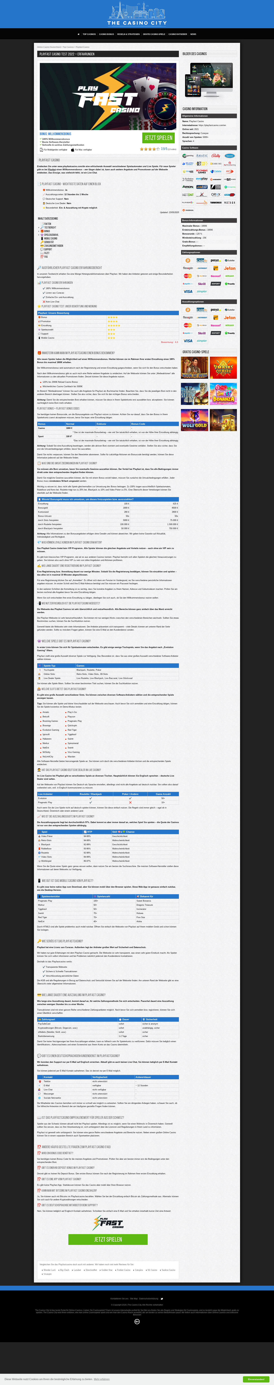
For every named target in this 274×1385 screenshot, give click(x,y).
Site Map (134, 1299)
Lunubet (77, 1270)
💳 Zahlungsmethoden (51, 246)
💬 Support (46, 249)
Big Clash (64, 1270)
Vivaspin (48, 1274)
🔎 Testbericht (48, 227)
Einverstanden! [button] (256, 1379)
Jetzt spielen (158, 138)
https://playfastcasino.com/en (212, 125)
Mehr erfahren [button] (102, 1379)
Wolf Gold (194, 421)
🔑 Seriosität (47, 242)
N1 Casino (152, 1270)
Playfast (52, 169)
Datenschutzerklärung (148, 1299)
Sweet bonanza (223, 395)
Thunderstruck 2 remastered (194, 395)
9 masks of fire (223, 368)
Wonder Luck (50, 1270)
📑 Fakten (45, 224)
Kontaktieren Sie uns (119, 1299)
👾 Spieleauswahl (49, 235)
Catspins (139, 1270)
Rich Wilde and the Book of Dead (194, 368)
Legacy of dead (223, 421)
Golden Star (106, 1270)
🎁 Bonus (45, 231)
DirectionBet (91, 1270)
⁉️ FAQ (44, 257)
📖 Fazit (44, 253)
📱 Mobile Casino (48, 238)
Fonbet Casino (123, 1270)
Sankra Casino (168, 1270)
